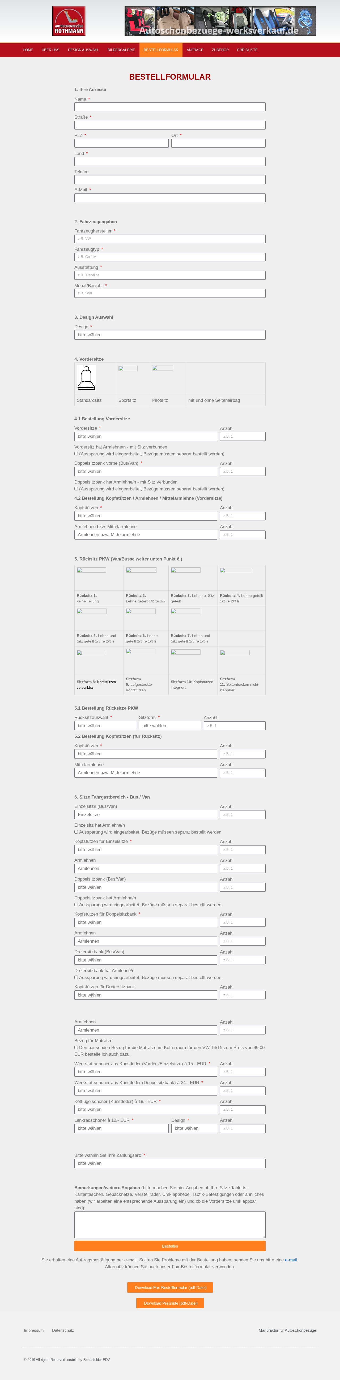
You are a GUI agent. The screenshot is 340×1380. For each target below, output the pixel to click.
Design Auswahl (83, 50)
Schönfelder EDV (96, 1360)
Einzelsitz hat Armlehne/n (99, 825)
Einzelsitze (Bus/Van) (95, 806)
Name (80, 99)
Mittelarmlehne (89, 764)
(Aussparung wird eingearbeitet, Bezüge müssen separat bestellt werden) (151, 453)
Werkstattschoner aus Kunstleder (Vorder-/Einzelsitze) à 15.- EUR (141, 1063)
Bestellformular (161, 50)
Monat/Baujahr (89, 285)
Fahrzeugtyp (87, 249)
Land (79, 153)
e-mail (291, 1259)
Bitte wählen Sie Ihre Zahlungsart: (108, 1155)
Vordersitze (86, 428)
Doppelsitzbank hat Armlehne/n (105, 897)
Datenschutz (63, 1330)
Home (28, 50)
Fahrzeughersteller (93, 231)
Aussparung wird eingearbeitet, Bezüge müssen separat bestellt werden (150, 832)
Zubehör (220, 50)
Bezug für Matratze (93, 1040)
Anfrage (195, 50)
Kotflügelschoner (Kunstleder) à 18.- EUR (116, 1101)
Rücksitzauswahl (91, 717)
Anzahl (226, 428)
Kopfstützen (86, 507)
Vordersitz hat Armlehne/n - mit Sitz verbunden (120, 447)
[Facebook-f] (317, 50)
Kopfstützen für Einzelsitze (101, 841)
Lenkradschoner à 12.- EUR (102, 1120)
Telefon (81, 171)
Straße (81, 117)
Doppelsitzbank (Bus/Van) (100, 879)
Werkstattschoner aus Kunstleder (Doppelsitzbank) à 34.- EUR (137, 1082)
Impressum (34, 1330)
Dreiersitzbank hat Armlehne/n (104, 970)
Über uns (51, 50)
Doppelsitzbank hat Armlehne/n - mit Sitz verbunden (125, 482)
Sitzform (148, 717)
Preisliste (247, 50)
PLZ (79, 135)
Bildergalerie (121, 50)
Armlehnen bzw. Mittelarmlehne (105, 526)
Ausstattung (86, 267)
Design (82, 326)
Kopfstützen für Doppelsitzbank (106, 914)
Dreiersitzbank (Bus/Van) (99, 951)
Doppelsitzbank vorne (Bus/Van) (107, 463)
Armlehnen (85, 860)
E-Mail (81, 189)
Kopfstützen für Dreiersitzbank (104, 986)
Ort (175, 135)
